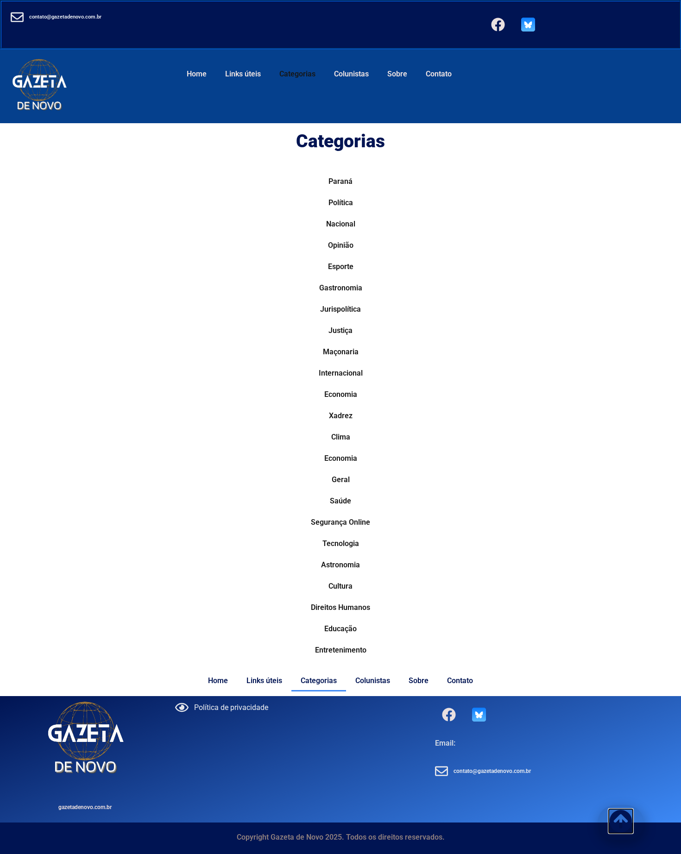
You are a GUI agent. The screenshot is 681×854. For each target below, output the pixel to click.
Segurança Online (340, 522)
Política (340, 202)
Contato (439, 73)
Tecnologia (340, 543)
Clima (340, 437)
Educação (340, 628)
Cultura (340, 586)
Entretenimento (340, 650)
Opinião (340, 245)
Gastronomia (340, 287)
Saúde (340, 500)
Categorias (297, 73)
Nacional (340, 224)
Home (197, 73)
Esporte (340, 266)
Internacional (341, 373)
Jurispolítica (340, 309)
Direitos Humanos (340, 607)
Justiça (340, 330)
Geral (341, 479)
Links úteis (243, 73)
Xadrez (341, 415)
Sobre (397, 73)
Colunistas (351, 73)
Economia (340, 394)
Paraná (340, 181)
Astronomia (340, 564)
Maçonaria (341, 351)
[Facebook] (498, 24)
